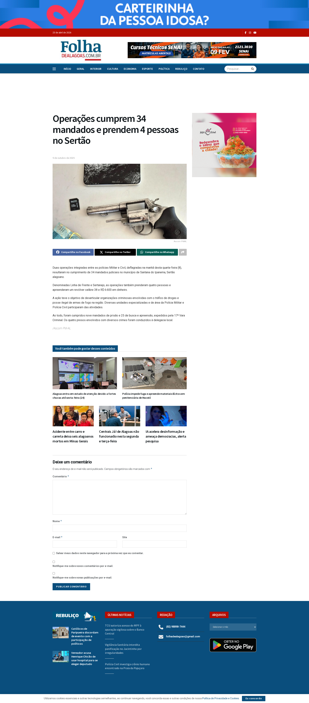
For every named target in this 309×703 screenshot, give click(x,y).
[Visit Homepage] (77, 50)
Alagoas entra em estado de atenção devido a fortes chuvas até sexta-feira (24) (84, 395)
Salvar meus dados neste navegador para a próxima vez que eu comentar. (100, 553)
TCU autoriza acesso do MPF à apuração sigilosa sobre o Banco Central (124, 629)
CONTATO (198, 68)
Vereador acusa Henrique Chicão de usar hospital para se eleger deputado (84, 658)
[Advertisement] (224, 209)
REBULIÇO (181, 68)
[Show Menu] (54, 69)
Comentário (61, 476)
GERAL (80, 68)
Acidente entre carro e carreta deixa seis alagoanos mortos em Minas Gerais (73, 436)
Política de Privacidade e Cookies (220, 698)
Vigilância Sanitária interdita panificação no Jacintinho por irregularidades (123, 648)
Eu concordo (254, 698)
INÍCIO (67, 68)
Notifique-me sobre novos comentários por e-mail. (83, 566)
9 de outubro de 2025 (64, 158)
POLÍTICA (164, 68)
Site (124, 537)
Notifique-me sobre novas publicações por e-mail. (82, 577)
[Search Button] (252, 69)
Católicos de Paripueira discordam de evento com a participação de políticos (84, 636)
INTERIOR (95, 68)
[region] (154, 14)
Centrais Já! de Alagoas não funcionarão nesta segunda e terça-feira (119, 436)
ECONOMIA (130, 68)
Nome (57, 521)
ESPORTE (147, 68)
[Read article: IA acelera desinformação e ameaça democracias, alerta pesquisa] (166, 416)
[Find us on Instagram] (250, 33)
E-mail (58, 537)
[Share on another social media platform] (183, 252)
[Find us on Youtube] (255, 33)
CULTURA (112, 68)
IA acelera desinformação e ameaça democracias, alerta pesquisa (166, 436)
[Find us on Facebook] (245, 33)
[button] (192, 50)
